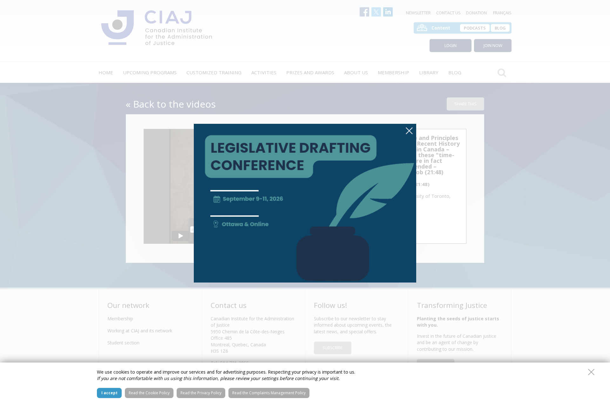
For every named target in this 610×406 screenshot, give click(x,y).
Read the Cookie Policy (149, 393)
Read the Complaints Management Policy (269, 393)
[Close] (409, 131)
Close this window (591, 372)
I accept (109, 393)
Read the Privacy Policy (200, 393)
